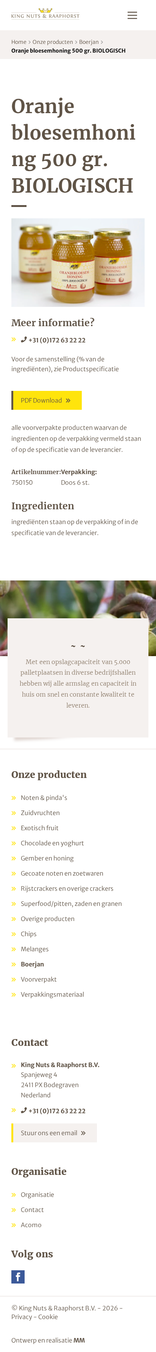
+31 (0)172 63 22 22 (57, 340)
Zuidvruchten (40, 813)
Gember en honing (47, 858)
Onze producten (53, 42)
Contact (32, 1210)
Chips (29, 934)
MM (79, 1340)
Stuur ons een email (49, 1133)
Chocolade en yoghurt (52, 843)
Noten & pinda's (44, 797)
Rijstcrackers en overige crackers (67, 888)
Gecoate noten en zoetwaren (62, 873)
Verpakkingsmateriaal (52, 994)
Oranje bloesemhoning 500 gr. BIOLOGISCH (68, 50)
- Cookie (45, 1317)
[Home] (45, 13)
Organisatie (37, 1194)
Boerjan (89, 42)
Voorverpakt (39, 979)
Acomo (31, 1225)
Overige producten (48, 919)
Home (19, 42)
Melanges (35, 949)
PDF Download (41, 400)
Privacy (21, 1317)
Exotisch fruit (40, 828)
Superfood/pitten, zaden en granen (71, 903)
